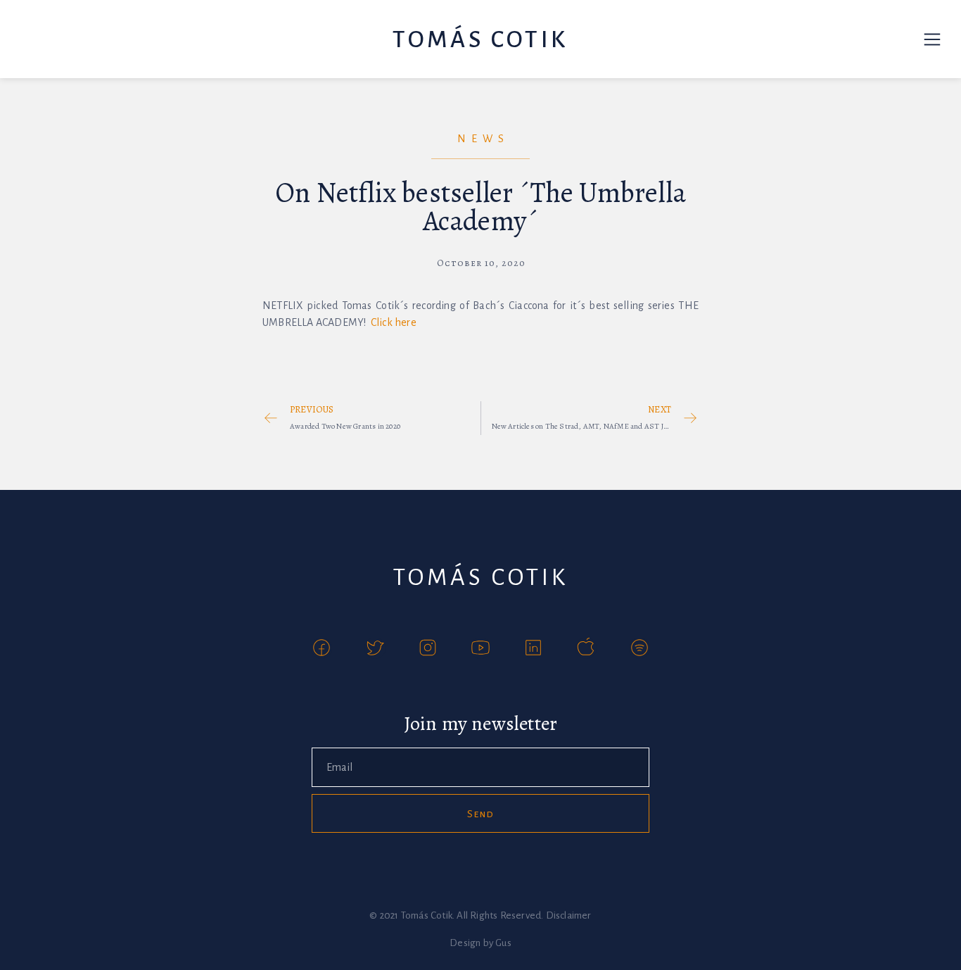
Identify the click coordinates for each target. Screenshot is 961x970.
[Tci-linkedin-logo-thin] (533, 648)
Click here (393, 322)
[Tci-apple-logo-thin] (586, 648)
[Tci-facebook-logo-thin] (321, 648)
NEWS (483, 138)
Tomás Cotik (480, 39)
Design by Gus (480, 943)
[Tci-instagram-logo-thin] (427, 648)
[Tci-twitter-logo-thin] (375, 648)
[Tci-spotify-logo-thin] (639, 648)
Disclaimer (569, 915)
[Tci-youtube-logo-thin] (480, 648)
